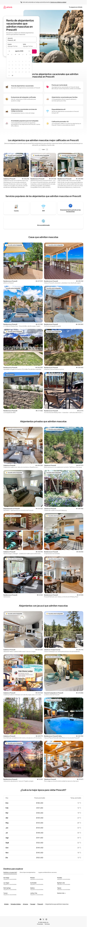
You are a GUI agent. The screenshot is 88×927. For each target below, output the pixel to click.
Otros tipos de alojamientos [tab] (27, 872)
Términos (47, 924)
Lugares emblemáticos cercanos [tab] (47, 872)
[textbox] (14, 46)
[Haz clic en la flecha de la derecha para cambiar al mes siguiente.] (29, 51)
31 (12, 75)
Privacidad (40, 924)
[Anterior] (39, 149)
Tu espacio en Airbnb (75, 7)
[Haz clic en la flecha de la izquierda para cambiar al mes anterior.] (9, 51)
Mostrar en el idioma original (58, 2)
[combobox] (21, 40)
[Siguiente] (47, 149)
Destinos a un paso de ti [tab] (10, 872)
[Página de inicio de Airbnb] (7, 7)
